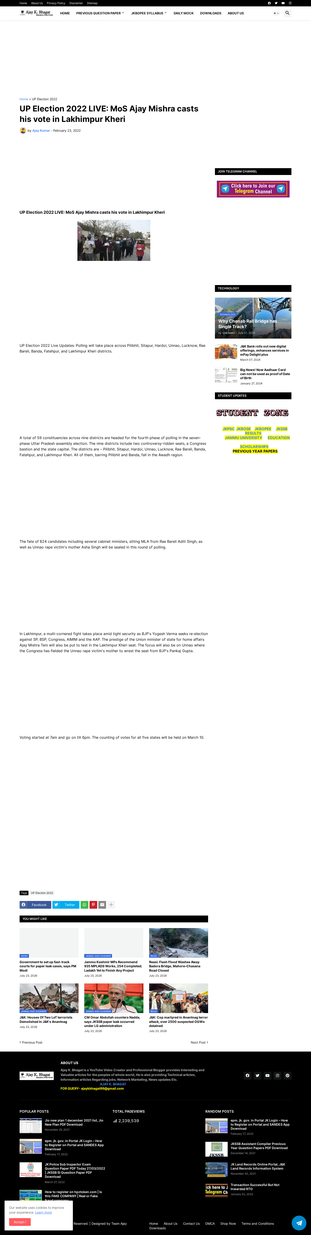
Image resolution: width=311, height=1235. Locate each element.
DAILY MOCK (184, 13)
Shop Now (228, 1223)
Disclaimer (76, 3)
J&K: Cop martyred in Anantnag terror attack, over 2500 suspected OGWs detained (178, 1021)
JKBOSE (243, 429)
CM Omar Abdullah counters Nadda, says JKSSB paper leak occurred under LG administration (112, 1021)
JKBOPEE (263, 429)
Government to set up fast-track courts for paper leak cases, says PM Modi (48, 966)
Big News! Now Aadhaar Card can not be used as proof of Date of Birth (265, 374)
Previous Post (32, 1042)
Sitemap (92, 3)
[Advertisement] (155, 59)
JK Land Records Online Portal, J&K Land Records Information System (258, 1166)
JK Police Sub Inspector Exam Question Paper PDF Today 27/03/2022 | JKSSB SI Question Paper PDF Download (75, 1170)
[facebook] (269, 3)
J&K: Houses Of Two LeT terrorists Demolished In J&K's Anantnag (46, 1019)
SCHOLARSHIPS (254, 446)
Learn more (43, 1212)
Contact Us (191, 1223)
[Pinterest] (93, 905)
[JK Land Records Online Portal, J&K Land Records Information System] (216, 1169)
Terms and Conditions (258, 1223)
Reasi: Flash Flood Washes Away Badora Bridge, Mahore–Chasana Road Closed (174, 966)
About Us (37, 3)
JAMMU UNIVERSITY (243, 437)
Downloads (210, 13)
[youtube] (283, 3)
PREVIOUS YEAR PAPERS (255, 451)
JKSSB (282, 429)
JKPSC (229, 429)
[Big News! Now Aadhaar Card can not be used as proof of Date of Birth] (226, 375)
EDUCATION (279, 437)
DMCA (210, 1223)
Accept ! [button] (20, 1222)
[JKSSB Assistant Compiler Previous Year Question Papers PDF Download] (216, 1149)
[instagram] (290, 3)
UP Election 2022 (44, 99)
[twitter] (276, 3)
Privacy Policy (56, 3)
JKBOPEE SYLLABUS (147, 13)
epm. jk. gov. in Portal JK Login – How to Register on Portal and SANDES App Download (74, 1145)
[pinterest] (287, 1076)
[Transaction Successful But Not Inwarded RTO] (216, 1190)
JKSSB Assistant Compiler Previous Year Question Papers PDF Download (259, 1146)
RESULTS (253, 433)
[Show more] (111, 905)
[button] (276, 13)
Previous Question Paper (98, 13)
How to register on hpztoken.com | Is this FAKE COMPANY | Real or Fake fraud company (73, 1196)
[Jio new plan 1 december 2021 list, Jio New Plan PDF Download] (31, 1125)
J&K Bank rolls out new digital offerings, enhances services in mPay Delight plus (264, 350)
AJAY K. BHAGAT (113, 1084)
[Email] (102, 905)
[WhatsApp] (84, 905)
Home (23, 3)
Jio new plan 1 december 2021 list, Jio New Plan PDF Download (74, 1122)
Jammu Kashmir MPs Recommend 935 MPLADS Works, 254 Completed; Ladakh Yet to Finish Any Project (113, 966)
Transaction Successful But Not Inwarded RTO (255, 1187)
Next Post (198, 1042)
